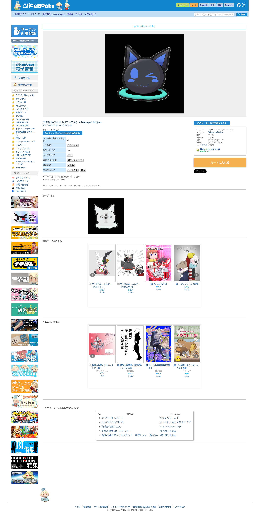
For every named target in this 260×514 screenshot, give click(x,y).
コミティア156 (23, 152)
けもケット (21, 145)
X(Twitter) (20, 188)
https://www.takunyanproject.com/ (57, 125)
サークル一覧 (24, 84)
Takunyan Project (215, 132)
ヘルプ (77, 507)
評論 (18, 138)
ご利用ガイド (20, 14)
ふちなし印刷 (188, 368)
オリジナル (21, 99)
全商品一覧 (23, 77)
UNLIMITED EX (23, 155)
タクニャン (72, 145)
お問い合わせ (90, 14)
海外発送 (54, 14)
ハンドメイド (22, 109)
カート (194, 5)
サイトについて (23, 178)
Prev (92, 275)
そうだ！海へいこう (112, 417)
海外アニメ (21, 112)
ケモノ (19, 95)
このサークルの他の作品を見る (212, 123)
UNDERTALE (22, 122)
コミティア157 (23, 148)
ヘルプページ (34, 14)
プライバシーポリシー (120, 507)
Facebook (21, 191)
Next (196, 275)
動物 (159, 373)
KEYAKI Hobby (168, 431)
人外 (32, 95)
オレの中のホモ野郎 (112, 422)
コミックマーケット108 (25, 142)
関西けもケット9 (75, 160)
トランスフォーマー (25, 128)
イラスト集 (21, 102)
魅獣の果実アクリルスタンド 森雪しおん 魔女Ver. (129, 435)
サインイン (183, 5)
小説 (24, 138)
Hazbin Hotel (22, 119)
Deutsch (229, 5)
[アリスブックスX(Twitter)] (244, 6)
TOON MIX (21, 158)
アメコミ (20, 116)
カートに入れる (219, 162)
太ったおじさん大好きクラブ (175, 422)
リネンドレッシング (170, 426)
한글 (220, 5)
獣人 (26, 95)
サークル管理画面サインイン (24, 41)
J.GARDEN (21, 167)
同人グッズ (21, 106)
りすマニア (159, 371)
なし (70, 155)
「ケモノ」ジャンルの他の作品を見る (62, 133)
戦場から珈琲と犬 (111, 426)
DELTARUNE (22, 125)
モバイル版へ (180, 507)
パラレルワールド (169, 417)
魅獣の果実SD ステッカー (116, 431)
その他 (71, 165)
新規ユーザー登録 (75, 14)
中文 (213, 5)
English (203, 5)
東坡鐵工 (103, 371)
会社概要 (87, 507)
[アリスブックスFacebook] (239, 6)
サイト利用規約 (101, 507)
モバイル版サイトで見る (144, 26)
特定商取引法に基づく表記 (144, 507)
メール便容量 (201, 145)
